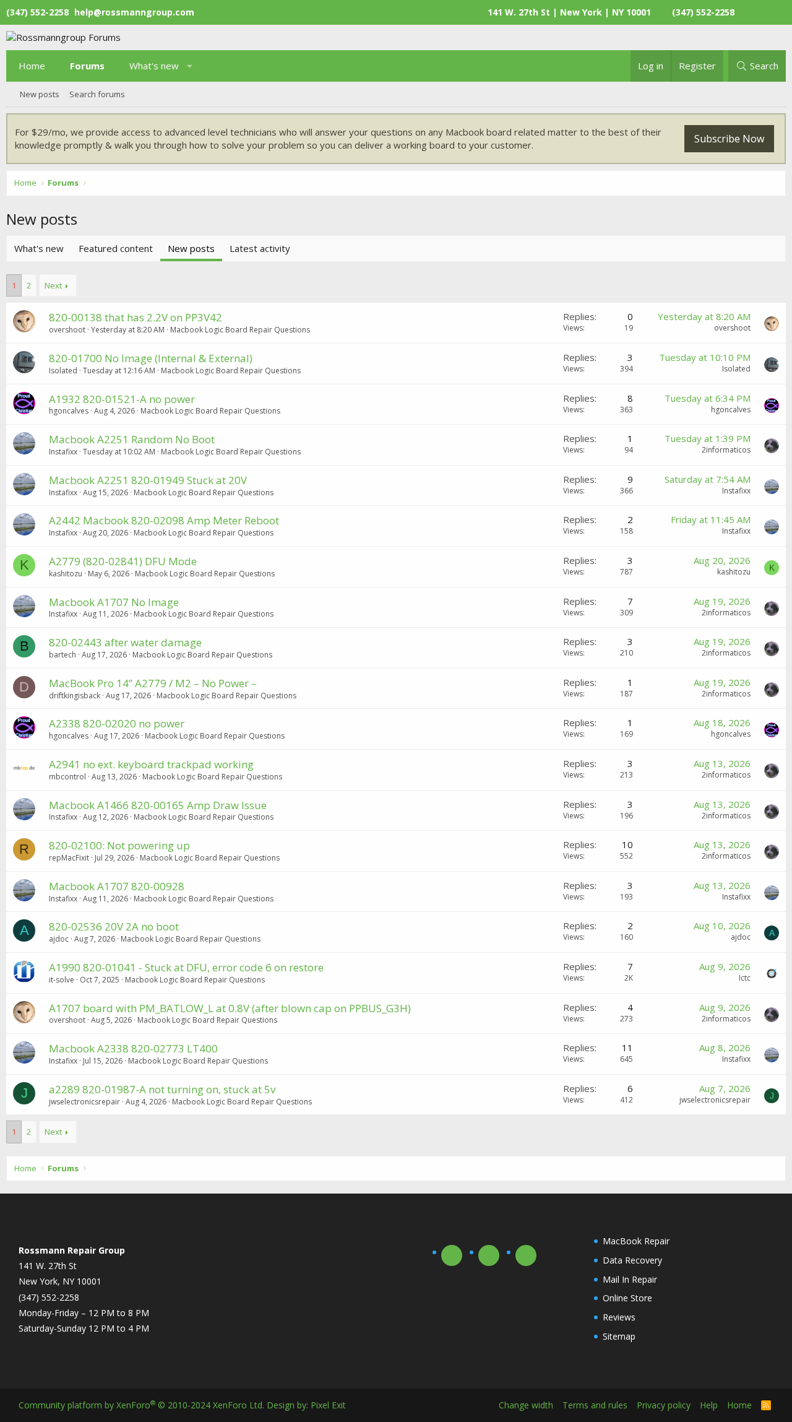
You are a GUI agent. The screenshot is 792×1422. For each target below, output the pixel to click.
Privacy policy (664, 1405)
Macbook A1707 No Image (114, 602)
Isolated (63, 370)
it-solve (61, 979)
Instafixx (63, 451)
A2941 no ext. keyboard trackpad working (151, 764)
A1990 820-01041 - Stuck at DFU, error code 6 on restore (186, 967)
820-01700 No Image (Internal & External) (150, 358)
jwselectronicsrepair (84, 1101)
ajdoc (59, 939)
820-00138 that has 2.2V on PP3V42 (135, 317)
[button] (190, 66)
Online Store (627, 1298)
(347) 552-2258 (703, 12)
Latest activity (260, 248)
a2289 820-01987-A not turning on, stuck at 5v (162, 1089)
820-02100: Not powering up (119, 845)
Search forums (97, 94)
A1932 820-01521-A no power (122, 399)
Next (53, 285)
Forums (87, 65)
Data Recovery (632, 1260)
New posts (39, 94)
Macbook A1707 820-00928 (116, 886)
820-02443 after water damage (125, 642)
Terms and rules (594, 1405)
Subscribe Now (729, 138)
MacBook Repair (636, 1241)
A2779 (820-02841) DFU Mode (123, 561)
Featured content (116, 248)
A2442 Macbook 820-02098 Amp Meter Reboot (164, 520)
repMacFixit (69, 857)
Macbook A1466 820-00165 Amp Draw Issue (158, 805)
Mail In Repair (630, 1279)
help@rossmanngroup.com (134, 12)
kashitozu (65, 573)
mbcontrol (67, 776)
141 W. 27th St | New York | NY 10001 (569, 12)
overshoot (67, 329)
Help (709, 1405)
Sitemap (619, 1336)
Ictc (745, 978)
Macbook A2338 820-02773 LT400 (133, 1048)
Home (32, 65)
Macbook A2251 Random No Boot (132, 439)
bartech (62, 654)
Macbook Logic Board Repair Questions (240, 329)
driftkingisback (74, 695)
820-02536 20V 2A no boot (114, 926)
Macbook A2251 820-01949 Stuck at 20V (148, 480)
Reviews (619, 1317)
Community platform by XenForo (141, 1405)
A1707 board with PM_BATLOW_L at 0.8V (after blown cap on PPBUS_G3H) (230, 1008)
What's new (154, 65)
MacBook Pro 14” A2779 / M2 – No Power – (153, 683)
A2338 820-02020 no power (116, 723)
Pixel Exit (328, 1405)
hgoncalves (68, 410)
